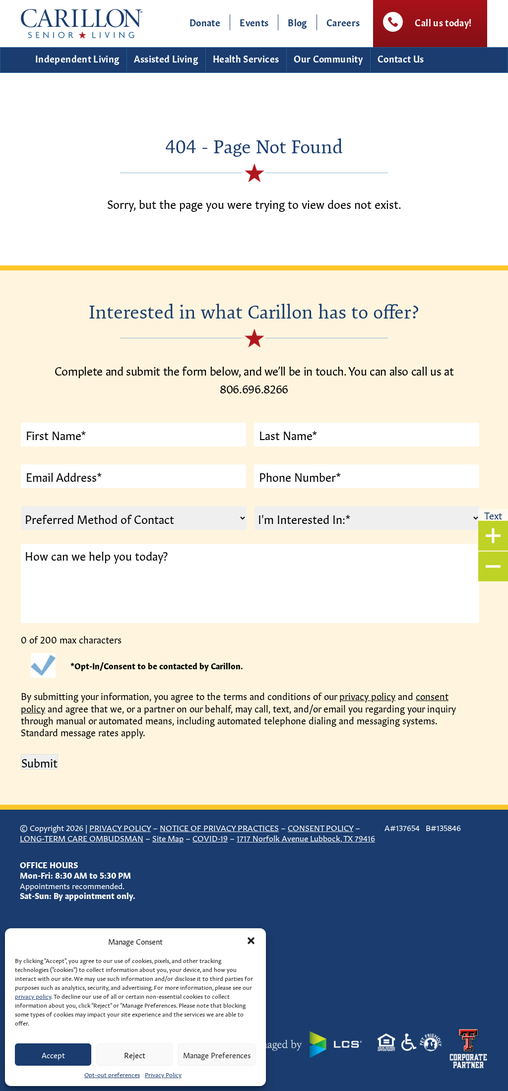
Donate (205, 21)
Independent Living (77, 58)
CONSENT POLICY (320, 827)
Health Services (246, 58)
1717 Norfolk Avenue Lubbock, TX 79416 (306, 837)
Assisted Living (165, 58)
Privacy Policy (163, 1074)
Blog (297, 21)
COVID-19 (210, 837)
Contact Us (401, 58)
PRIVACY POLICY (120, 827)
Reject (134, 1054)
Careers (343, 21)
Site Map (168, 837)
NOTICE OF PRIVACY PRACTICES (219, 827)
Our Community (328, 58)
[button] (251, 941)
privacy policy (33, 996)
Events (254, 21)
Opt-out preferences (112, 1074)
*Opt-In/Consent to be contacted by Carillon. (156, 665)
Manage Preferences (217, 1054)
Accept (53, 1054)
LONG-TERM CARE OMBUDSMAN (81, 837)
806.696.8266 (254, 388)
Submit (39, 762)
